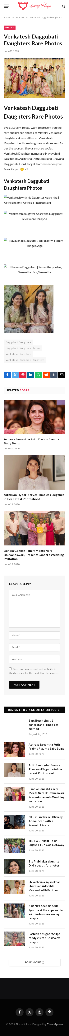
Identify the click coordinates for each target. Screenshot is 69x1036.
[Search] (63, 6)
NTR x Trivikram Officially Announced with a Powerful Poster (46, 821)
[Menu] (6, 6)
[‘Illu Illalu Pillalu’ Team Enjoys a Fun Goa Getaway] (14, 845)
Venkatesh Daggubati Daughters (25, 359)
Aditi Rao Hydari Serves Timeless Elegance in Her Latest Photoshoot (45, 769)
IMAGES (9, 27)
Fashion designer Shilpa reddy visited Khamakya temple (44, 938)
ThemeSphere (55, 1024)
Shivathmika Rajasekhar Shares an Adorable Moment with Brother (44, 886)
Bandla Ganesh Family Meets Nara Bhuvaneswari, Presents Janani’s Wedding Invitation (34, 555)
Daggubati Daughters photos (23, 348)
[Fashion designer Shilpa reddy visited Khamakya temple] (14, 939)
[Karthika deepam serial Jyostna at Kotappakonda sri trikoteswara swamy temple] (14, 910)
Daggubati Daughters (18, 342)
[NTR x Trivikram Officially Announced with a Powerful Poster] (14, 822)
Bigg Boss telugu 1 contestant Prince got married (43, 724)
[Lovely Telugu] (34, 6)
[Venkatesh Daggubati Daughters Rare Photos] (34, 78)
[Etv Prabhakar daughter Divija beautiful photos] (14, 866)
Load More (33, 962)
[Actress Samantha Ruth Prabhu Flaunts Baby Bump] (34, 417)
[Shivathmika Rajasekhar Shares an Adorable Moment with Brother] (14, 887)
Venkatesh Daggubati (18, 354)
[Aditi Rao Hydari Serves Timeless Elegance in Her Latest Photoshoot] (34, 472)
